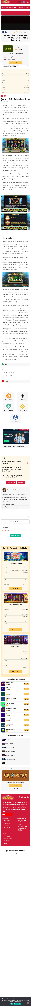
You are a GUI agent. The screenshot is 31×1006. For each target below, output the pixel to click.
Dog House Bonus (22, 824)
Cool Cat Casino (10, 703)
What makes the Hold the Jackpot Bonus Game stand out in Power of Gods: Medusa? (12, 469)
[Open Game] (8, 32)
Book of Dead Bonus (22, 823)
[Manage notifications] (28, 1003)
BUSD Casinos (22, 410)
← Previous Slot (11, 482)
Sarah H (9, 489)
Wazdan (27, 71)
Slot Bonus (20, 7)
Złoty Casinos (7, 825)
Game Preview (12, 7)
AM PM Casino (9, 682)
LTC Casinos (15, 421)
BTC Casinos (8, 400)
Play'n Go (26, 567)
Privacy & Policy (7, 836)
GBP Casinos (7, 827)
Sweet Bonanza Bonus (23, 826)
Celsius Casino (9, 688)
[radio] (14, 32)
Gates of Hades (15, 646)
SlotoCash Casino (10, 729)
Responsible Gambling (9, 842)
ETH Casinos (22, 400)
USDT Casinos (8, 410)
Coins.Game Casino (11, 698)
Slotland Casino (10, 713)
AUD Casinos (7, 823)
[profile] (24, 2)
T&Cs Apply (15, 788)
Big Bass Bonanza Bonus (22, 828)
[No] (29, 1001)
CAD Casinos (7, 829)
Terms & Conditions (8, 838)
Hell (27, 658)
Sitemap (5, 843)
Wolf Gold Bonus (22, 831)
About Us (6, 835)
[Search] (19, 2)
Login (28, 516)
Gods (25, 87)
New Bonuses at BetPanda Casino (14, 446)
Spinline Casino (17, 48)
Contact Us (6, 840)
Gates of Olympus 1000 (15, 604)
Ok (11, 1003)
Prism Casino (9, 724)
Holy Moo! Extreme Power (15, 563)
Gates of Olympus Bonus (22, 821)
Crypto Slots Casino (11, 719)
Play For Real (15, 588)
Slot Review (5, 7)
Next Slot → (21, 482)
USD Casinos (7, 822)
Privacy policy (17, 1003)
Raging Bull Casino (11, 708)
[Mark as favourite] (6, 32)
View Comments (15, 535)
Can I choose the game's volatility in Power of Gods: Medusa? (13, 476)
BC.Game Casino (10, 693)
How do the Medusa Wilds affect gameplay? (12, 462)
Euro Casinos (7, 820)
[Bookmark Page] (3, 32)
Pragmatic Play (25, 609)
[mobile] (28, 2)
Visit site (15, 63)
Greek (27, 87)
